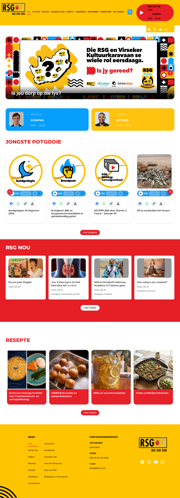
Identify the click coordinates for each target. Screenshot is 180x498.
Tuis (28, 12)
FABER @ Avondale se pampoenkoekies (64, 395)
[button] (11, 203)
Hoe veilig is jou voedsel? (152, 282)
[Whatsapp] (166, 29)
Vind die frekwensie (53, 463)
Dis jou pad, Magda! (20, 282)
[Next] (170, 73)
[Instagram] (155, 29)
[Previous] (10, 73)
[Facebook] (149, 29)
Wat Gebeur (118, 12)
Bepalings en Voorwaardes (56, 477)
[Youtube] (160, 29)
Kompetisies (105, 12)
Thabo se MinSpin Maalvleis (152, 393)
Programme (93, 12)
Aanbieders (81, 12)
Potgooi (36, 12)
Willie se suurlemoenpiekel (109, 393)
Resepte (70, 12)
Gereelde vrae (50, 457)
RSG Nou (45, 12)
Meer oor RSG (50, 470)
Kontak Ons (33, 450)
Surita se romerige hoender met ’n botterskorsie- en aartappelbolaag (25, 396)
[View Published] (25, 203)
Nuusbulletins (58, 12)
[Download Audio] (32, 203)
